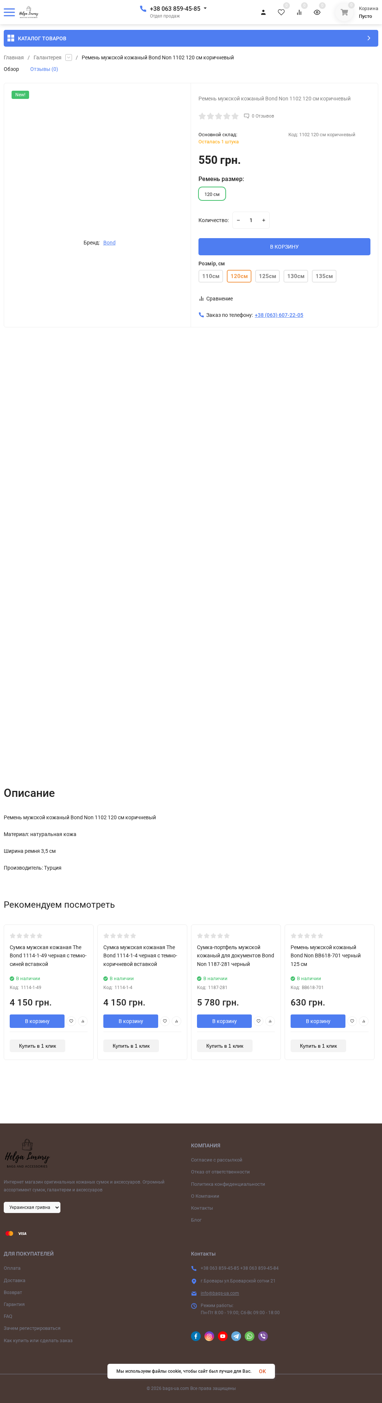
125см (267, 276)
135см (324, 276)
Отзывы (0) (44, 69)
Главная (14, 57)
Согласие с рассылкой (216, 1160)
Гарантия (14, 1304)
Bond (109, 242)
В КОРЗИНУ (284, 247)
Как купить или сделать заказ (38, 1340)
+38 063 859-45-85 (175, 8)
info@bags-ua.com (220, 1293)
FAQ (8, 1316)
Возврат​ (13, 1292)
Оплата (12, 1268)
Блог (196, 1220)
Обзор (11, 69)
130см (295, 276)
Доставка (14, 1280)
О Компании (205, 1196)
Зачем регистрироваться (32, 1328)
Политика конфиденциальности (228, 1184)
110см (210, 276)
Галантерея (48, 57)
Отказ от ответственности (220, 1172)
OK (262, 1371)
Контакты (202, 1208)
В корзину (37, 1021)
